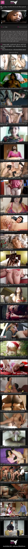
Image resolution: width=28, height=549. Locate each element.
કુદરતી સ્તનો (13, 44)
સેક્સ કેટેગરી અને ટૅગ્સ (7, 49)
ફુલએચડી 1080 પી (8, 46)
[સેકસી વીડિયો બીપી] (14, 2)
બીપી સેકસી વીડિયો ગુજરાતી (19, 49)
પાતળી (22, 44)
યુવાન (14, 46)
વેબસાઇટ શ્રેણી (6, 44)
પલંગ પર (18, 44)
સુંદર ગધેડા (23, 46)
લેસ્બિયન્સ (18, 46)
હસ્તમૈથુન (3, 47)
